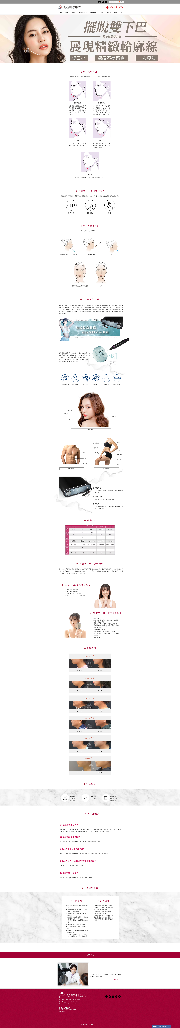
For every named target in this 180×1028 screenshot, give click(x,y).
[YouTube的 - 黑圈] (103, 2)
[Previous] (7, 39)
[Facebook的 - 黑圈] (106, 2)
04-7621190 (79, 1000)
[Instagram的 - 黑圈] (99, 2)
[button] (83, 12)
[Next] (172, 39)
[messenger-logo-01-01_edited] (116, 996)
